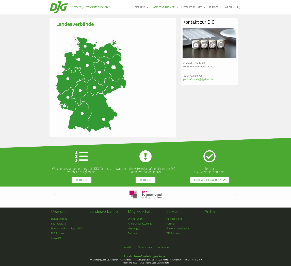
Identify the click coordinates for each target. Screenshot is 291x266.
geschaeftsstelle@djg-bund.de (198, 79)
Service (172, 211)
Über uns (58, 211)
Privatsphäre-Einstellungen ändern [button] (145, 256)
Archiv (210, 211)
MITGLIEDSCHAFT (191, 7)
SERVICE (213, 7)
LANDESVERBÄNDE (163, 7)
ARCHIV (229, 7)
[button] (239, 7)
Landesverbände (104, 211)
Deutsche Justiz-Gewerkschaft (90, 7)
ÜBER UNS (139, 7)
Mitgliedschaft (140, 211)
